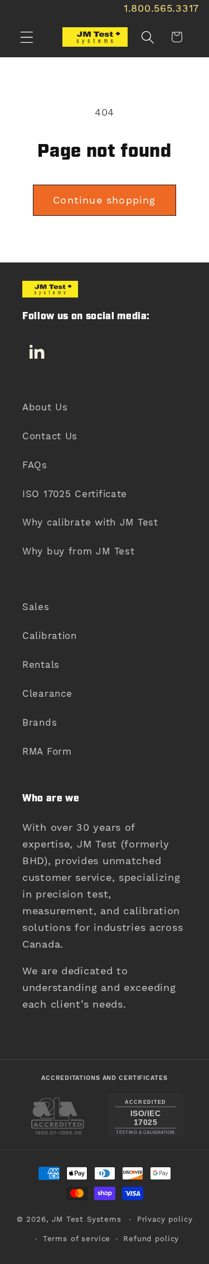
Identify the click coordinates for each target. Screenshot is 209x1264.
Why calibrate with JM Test (90, 522)
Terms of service (76, 1239)
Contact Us (49, 436)
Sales (36, 606)
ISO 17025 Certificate (74, 493)
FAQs (34, 464)
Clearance (47, 693)
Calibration (49, 635)
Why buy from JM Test (78, 551)
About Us (45, 407)
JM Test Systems (86, 1219)
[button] (27, 37)
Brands (39, 722)
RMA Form (47, 751)
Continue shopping (104, 200)
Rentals (41, 664)
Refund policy (151, 1239)
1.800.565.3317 (161, 8)
